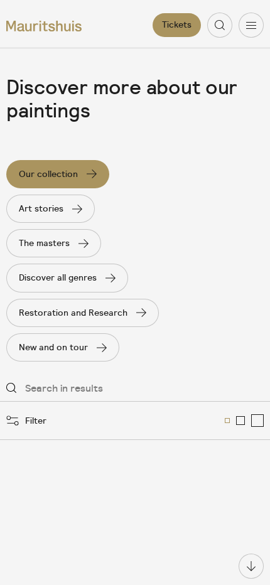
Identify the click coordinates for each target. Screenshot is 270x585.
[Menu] (251, 25)
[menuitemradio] (227, 420)
